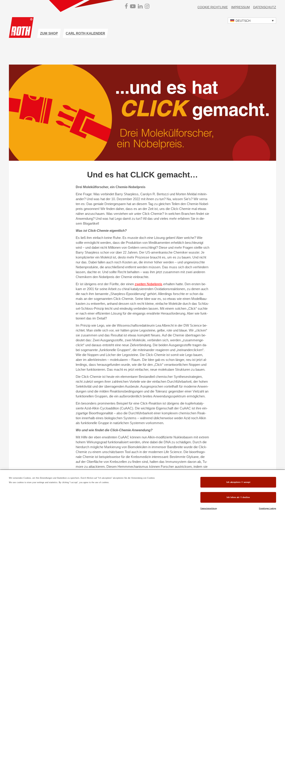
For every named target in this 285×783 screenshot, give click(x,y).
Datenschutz (264, 7)
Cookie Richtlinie (212, 7)
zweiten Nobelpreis (148, 284)
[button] (252, 21)
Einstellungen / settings (267, 508)
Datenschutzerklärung (208, 508)
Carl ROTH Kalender (85, 33)
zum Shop (49, 33)
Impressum (240, 7)
